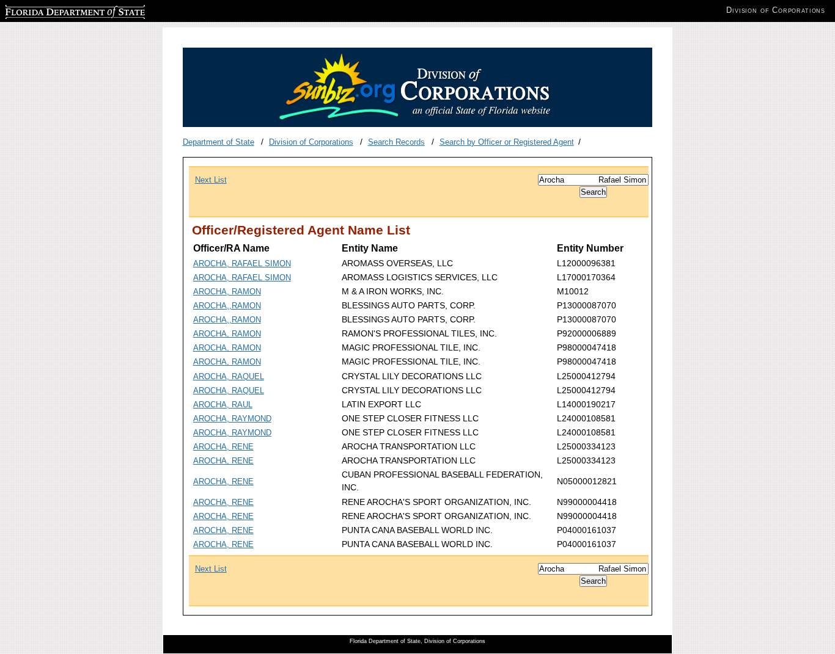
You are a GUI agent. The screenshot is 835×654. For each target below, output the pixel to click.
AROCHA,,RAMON (227, 305)
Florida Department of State (54, 10)
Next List (211, 179)
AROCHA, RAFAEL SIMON (242, 263)
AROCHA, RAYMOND (232, 418)
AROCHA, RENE (223, 446)
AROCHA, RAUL (222, 404)
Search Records (396, 142)
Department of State (218, 142)
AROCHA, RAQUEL (228, 376)
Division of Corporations (311, 142)
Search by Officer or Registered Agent (507, 142)
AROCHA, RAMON (227, 291)
